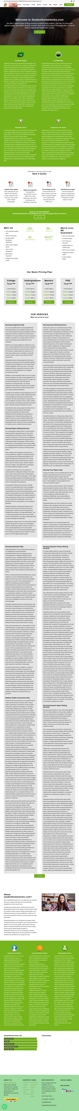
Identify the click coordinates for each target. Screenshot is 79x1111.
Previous (45, 1041)
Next (71, 1041)
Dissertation (34, 1082)
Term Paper (26, 1082)
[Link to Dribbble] (74, 1)
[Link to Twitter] (72, 1)
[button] (29, 1087)
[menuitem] (13, 4)
